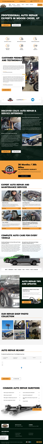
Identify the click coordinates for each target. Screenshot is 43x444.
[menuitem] (10, 4)
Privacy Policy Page (2, 438)
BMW (6, 269)
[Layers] (40, 362)
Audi (23, 269)
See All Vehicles (34, 269)
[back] (3, 99)
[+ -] (21, 368)
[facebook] (37, 442)
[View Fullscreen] (2, 365)
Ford (15, 269)
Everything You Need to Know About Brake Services (31, 290)
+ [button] (2, 362)
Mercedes (11, 269)
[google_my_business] (41, 442)
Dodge (19, 269)
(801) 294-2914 (22, 1)
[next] (40, 99)
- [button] (2, 363)
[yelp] (39, 442)
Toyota (27, 269)
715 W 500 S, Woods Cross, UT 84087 (8, 1)
